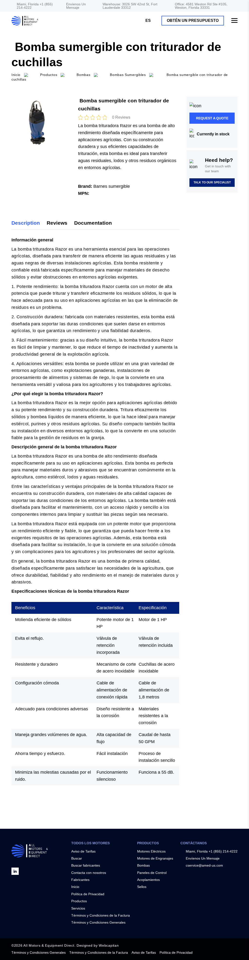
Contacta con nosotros (88, 873)
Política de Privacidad (87, 894)
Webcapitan (109, 945)
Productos (48, 75)
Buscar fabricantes (85, 865)
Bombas (143, 865)
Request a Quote (212, 118)
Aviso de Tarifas (83, 851)
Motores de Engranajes (155, 858)
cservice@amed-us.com (204, 865)
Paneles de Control (152, 873)
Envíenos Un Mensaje (76, 5)
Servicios (78, 908)
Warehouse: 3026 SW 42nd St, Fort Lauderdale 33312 (130, 5)
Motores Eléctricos (151, 851)
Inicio (75, 887)
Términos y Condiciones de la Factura (100, 915)
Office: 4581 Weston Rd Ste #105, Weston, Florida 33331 (201, 5)
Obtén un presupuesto (193, 20)
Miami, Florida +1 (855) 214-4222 (35, 5)
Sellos (141, 887)
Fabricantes (80, 880)
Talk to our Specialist (212, 182)
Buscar (76, 858)
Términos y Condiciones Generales (98, 922)
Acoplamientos (148, 880)
